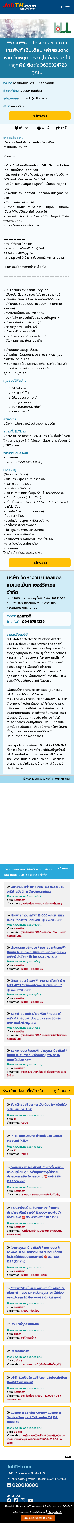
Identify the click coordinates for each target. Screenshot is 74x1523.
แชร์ (63, 128)
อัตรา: (16, 900)
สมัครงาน (39, 116)
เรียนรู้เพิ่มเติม (55, 1512)
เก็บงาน (24, 128)
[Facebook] (9, 1501)
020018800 (25, 1485)
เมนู (61, 7)
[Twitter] (16, 1501)
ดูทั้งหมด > (64, 868)
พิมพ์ (45, 128)
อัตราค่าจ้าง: (34, 903)
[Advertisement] (37, 824)
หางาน (68, 1456)
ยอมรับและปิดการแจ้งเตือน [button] (38, 1518)
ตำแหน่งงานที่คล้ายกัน (25, 1090)
